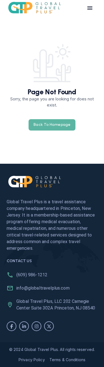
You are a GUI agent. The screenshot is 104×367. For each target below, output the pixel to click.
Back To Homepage (52, 124)
